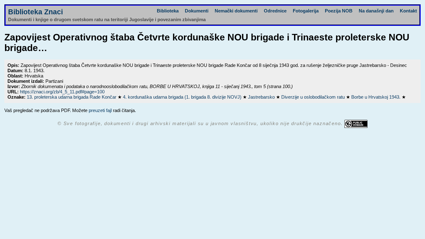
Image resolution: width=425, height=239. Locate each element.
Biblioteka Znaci (35, 12)
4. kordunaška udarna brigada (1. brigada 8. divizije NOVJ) (183, 97)
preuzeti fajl (100, 110)
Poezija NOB (339, 10)
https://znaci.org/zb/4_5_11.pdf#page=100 (62, 91)
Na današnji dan (376, 10)
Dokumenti (196, 10)
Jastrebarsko (262, 97)
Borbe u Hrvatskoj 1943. (376, 97)
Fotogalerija (306, 10)
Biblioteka (168, 10)
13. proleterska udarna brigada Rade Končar (72, 97)
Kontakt (408, 10)
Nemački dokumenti (236, 10)
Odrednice (275, 10)
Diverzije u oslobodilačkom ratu (313, 97)
